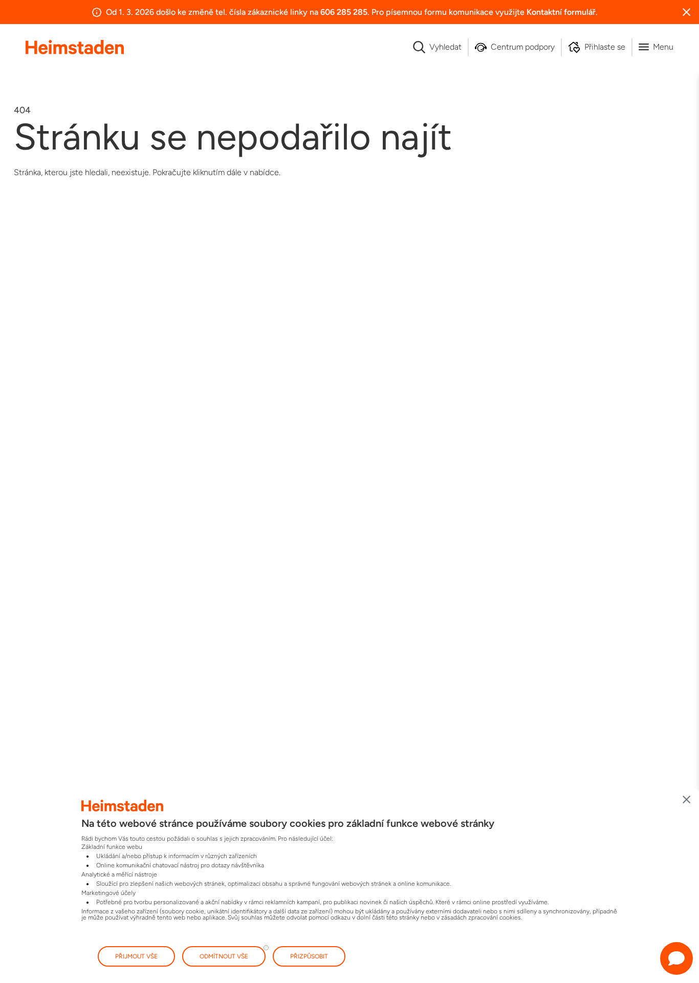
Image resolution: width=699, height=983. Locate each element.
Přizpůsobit (309, 956)
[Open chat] (676, 958)
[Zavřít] (687, 800)
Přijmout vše (136, 956)
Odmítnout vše (224, 956)
